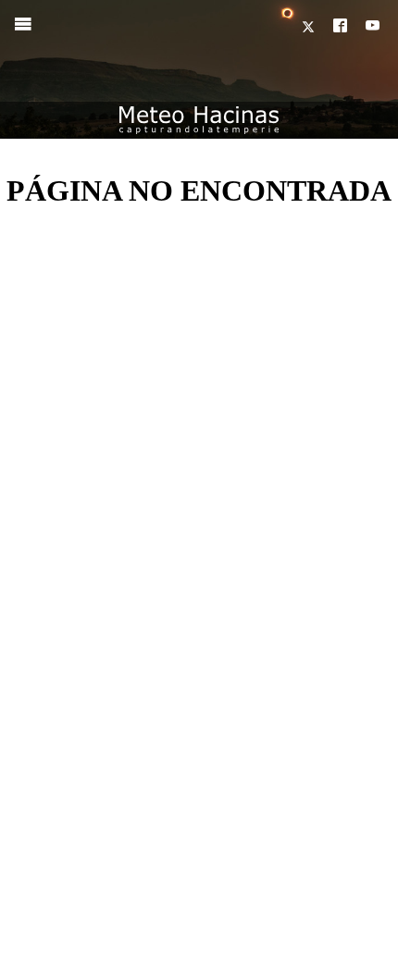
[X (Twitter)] (310, 26)
